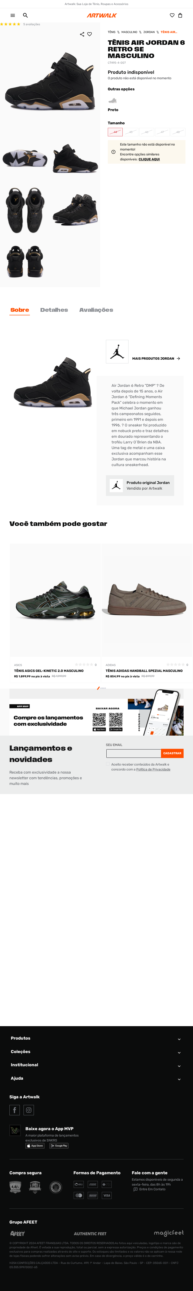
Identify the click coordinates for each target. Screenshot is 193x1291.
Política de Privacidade (153, 769)
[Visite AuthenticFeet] (90, 1234)
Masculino (129, 32)
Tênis (111, 32)
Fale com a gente (150, 1172)
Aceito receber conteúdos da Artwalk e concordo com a (140, 766)
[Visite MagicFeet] (169, 1235)
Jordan (149, 32)
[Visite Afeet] (17, 1235)
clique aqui (149, 159)
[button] (23, 15)
